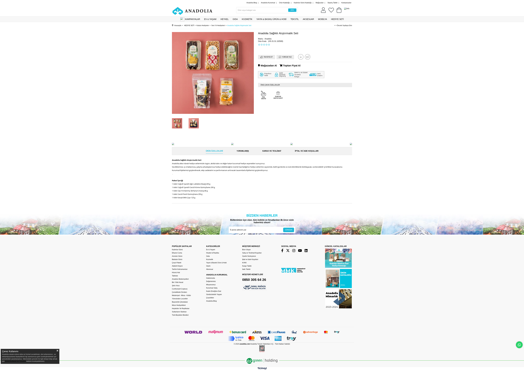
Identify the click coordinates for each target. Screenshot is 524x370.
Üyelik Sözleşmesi (249, 256)
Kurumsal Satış (211, 288)
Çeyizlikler (210, 298)
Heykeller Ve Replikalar (180, 308)
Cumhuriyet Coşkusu (179, 289)
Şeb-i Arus (176, 286)
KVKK (244, 263)
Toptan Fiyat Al (291, 65)
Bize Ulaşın (246, 250)
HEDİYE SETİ (337, 19)
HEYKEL (225, 19)
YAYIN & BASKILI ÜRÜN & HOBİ (271, 19)
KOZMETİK (247, 19)
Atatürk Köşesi (177, 266)
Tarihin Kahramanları (179, 269)
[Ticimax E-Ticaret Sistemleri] (262, 369)
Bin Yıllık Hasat (177, 282)
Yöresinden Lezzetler (180, 299)
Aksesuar (209, 269)
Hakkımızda (210, 278)
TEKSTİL (295, 19)
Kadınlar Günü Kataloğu (303, 3)
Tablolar (175, 276)
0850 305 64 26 (254, 280)
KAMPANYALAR (192, 19)
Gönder (288, 230)
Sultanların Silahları (179, 312)
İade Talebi (246, 269)
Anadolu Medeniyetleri (180, 279)
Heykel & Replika (212, 253)
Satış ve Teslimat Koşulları (252, 253)
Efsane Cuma (177, 253)
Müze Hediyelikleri (179, 305)
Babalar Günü (177, 259)
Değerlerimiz (211, 281)
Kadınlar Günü (177, 250)
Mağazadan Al (268, 65)
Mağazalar (320, 3)
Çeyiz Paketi (176, 263)
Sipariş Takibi (332, 3)
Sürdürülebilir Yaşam (214, 294)
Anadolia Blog (251, 3)
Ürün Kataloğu (284, 3)
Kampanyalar (346, 3)
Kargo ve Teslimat (271, 151)
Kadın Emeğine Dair (213, 291)
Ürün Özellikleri (214, 151)
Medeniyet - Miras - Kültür (181, 295)
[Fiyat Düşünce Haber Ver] (300, 57)
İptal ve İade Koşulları (306, 151)
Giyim (208, 266)
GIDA (235, 19)
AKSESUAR (308, 19)
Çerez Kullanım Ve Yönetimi (15, 361)
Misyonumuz (211, 285)
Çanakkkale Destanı (179, 292)
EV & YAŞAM (210, 19)
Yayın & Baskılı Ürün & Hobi (216, 263)
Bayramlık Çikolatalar (180, 302)
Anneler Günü (177, 256)
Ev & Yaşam (210, 250)
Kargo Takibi (246, 266)
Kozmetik (209, 259)
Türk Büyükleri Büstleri (180, 315)
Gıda (208, 256)
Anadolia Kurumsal (268, 3)
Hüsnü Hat (176, 272)
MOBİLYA (322, 19)
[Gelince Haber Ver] (307, 57)
